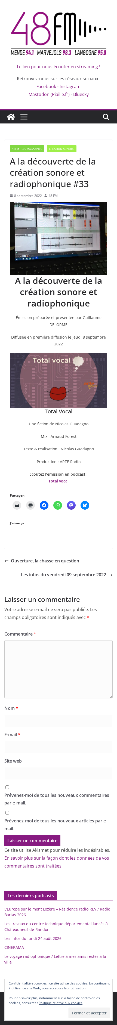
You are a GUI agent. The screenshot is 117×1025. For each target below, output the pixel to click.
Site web (13, 761)
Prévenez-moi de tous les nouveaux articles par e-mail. (55, 825)
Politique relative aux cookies (60, 1003)
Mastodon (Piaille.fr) (49, 94)
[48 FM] (10, 116)
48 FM (53, 195)
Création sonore (61, 149)
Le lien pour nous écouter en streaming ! (58, 67)
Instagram (70, 86)
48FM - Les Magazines (27, 149)
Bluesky (81, 94)
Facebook (46, 86)
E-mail (12, 735)
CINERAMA (14, 947)
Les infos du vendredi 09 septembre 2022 (63, 575)
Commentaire (20, 634)
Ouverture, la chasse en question (45, 561)
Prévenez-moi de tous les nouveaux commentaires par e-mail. (56, 799)
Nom (11, 708)
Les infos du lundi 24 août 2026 (32, 938)
